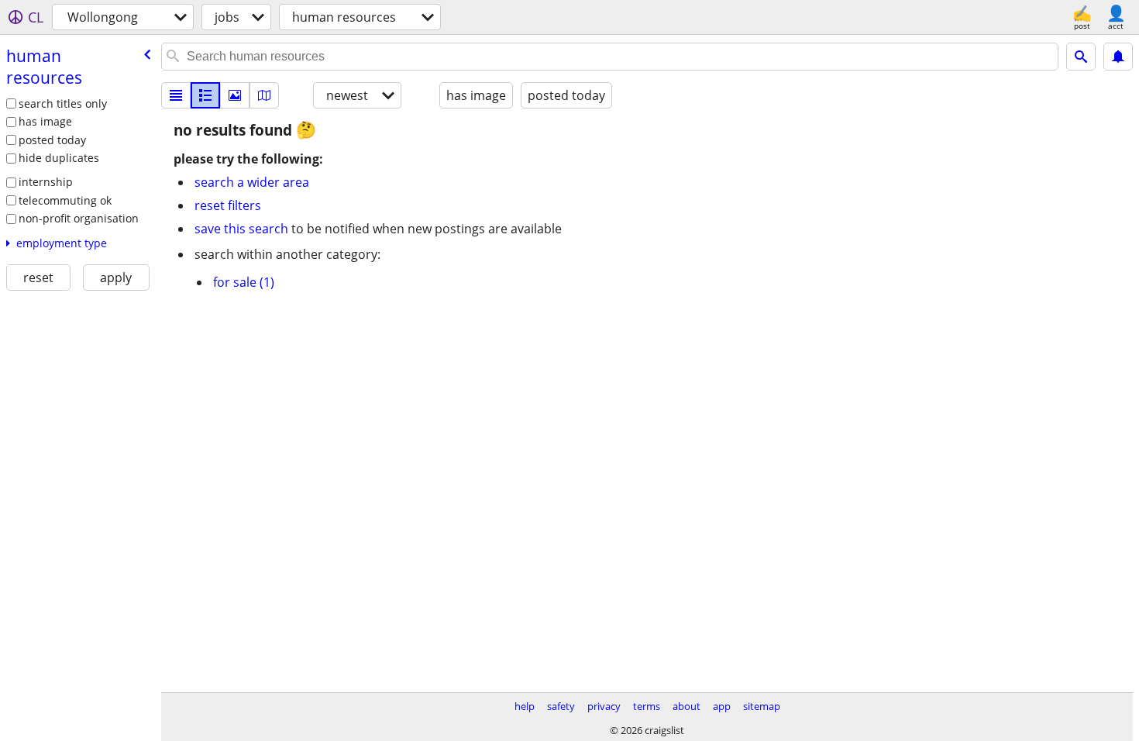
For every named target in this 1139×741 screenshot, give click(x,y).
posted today (52, 140)
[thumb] (205, 95)
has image (45, 121)
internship (46, 181)
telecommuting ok (65, 200)
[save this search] (1118, 57)
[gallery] (234, 95)
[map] (264, 95)
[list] (176, 95)
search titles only (63, 103)
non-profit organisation (79, 218)
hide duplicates (59, 157)
